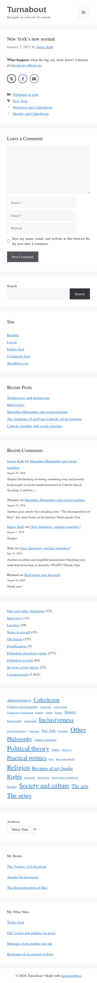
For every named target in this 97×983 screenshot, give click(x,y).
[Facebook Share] (22, 78)
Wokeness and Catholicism (32, 107)
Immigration (30, 721)
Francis (58, 712)
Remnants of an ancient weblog (30, 954)
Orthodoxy (63, 731)
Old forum (14, 639)
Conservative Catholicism (20, 712)
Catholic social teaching (22, 706)
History (70, 712)
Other (78, 729)
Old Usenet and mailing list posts (31, 932)
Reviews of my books (23, 667)
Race (51, 759)
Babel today (16, 404)
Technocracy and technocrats (28, 397)
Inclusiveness (56, 719)
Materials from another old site (29, 943)
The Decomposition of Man (27, 887)
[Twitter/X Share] (11, 78)
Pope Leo (67, 749)
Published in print (26, 94)
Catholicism (47, 699)
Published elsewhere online (27, 653)
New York (20, 100)
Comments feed (18, 356)
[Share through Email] (34, 78)
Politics (56, 749)
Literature (34, 731)
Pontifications (17, 646)
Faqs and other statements (26, 610)
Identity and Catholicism (31, 113)
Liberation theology (17, 731)
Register (13, 335)
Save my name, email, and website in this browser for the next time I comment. (51, 241)
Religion (18, 767)
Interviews (14, 617)
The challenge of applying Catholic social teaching (44, 418)
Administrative (19, 700)
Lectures (13, 625)
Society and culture (44, 785)
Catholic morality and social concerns (34, 425)
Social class (43, 777)
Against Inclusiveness (23, 877)
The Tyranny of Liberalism (26, 866)
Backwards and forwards (42, 574)
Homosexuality (14, 721)
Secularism (29, 777)
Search (12, 285)
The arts (80, 785)
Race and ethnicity (65, 759)
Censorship (45, 706)
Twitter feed (15, 922)
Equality (39, 712)
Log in (12, 342)
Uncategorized (17, 674)
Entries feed (15, 349)
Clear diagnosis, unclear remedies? (55, 526)
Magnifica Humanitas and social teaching (37, 411)
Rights (14, 776)
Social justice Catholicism (65, 777)
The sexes (19, 795)
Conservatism (60, 706)
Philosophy (19, 739)
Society (12, 786)
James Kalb (15, 461)
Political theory (28, 748)
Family (49, 712)
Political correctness (45, 740)
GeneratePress (71, 975)
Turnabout (26, 9)
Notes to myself (18, 632)
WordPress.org (17, 363)
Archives (13, 821)
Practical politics (27, 758)
